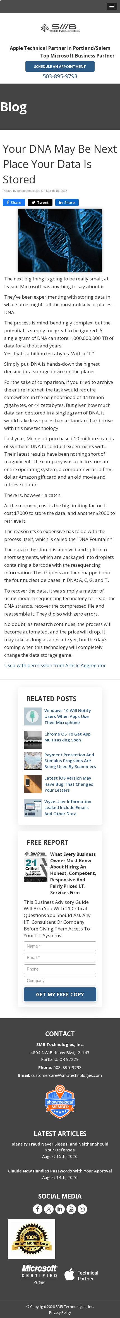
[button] (112, 6)
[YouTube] (71, 1209)
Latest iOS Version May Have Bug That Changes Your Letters (68, 783)
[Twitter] (48, 1209)
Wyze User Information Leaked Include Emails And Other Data (67, 807)
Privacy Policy (60, 1312)
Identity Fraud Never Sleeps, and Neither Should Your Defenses (60, 1147)
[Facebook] (37, 1209)
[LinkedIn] (60, 1209)
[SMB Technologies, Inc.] (60, 26)
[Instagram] (82, 1209)
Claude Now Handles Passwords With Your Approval (60, 1171)
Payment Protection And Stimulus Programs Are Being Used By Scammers (70, 760)
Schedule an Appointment (60, 66)
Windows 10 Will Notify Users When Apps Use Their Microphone (67, 716)
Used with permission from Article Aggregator (55, 665)
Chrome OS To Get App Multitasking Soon (67, 737)
